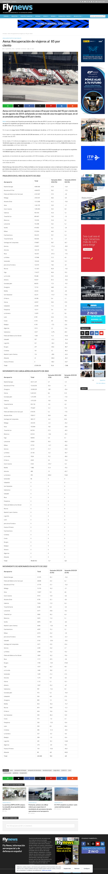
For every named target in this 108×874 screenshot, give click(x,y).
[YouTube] (101, 333)
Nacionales (17, 38)
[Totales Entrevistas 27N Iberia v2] (86, 373)
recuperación (23, 773)
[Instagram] (87, 333)
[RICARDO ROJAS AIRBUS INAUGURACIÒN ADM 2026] (86, 358)
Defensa (37, 16)
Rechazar (77, 868)
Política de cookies (46, 870)
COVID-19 (63, 770)
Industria (14, 16)
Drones (53, 16)
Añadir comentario (22, 48)
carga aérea (56, 770)
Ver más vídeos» (100, 383)
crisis (69, 770)
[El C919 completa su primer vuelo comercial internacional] (66, 794)
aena (11, 770)
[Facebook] (92, 333)
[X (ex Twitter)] (82, 333)
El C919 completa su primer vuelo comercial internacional (65, 806)
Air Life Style (77, 16)
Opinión (6, 16)
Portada (5, 33)
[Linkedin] (97, 333)
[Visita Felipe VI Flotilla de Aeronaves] (99, 358)
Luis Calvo (31, 48)
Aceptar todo (67, 868)
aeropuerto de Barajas (20, 770)
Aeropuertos (10, 38)
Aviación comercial (26, 16)
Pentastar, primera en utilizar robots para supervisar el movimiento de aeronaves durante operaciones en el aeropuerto (40, 808)
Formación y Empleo (64, 16)
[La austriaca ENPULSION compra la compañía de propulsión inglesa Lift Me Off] (14, 794)
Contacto (14, 1)
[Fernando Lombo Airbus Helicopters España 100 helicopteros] (86, 366)
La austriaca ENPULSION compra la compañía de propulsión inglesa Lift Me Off (14, 807)
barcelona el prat (47, 770)
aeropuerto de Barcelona (34, 770)
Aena (4, 38)
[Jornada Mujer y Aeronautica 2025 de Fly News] (99, 366)
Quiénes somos (6, 1)
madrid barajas (7, 773)
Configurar (87, 868)
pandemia (15, 773)
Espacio (45, 16)
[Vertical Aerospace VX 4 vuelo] (99, 373)
